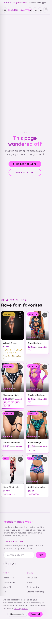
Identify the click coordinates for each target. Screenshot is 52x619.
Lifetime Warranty (35, 591)
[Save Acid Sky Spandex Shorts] (44, 459)
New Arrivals (9, 582)
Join (41, 555)
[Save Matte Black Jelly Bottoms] (20, 459)
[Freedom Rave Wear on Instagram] (6, 563)
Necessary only (17, 614)
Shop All (7, 587)
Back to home (25, 172)
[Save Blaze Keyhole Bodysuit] (44, 315)
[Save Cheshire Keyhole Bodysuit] (44, 367)
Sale (5, 591)
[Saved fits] (40, 10)
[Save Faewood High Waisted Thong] (44, 414)
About (29, 582)
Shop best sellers (25, 164)
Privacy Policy (21, 608)
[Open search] (35, 10)
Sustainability (33, 587)
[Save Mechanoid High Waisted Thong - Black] (20, 367)
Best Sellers (8, 577)
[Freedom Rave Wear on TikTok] (13, 563)
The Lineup (32, 577)
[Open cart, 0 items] (45, 10)
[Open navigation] (4, 10)
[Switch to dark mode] (30, 10)
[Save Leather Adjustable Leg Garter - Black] (20, 414)
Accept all (35, 614)
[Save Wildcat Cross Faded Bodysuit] (20, 315)
